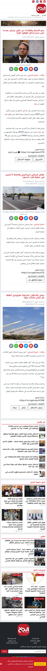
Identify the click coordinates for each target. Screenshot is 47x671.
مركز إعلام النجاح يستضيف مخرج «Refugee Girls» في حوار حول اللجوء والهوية (35, 580)
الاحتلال (29, 487)
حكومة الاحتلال (23, 159)
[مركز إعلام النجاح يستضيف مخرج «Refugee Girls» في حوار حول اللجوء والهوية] (34, 571)
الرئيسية (44, 15)
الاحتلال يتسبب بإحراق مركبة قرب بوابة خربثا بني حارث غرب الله (20, 545)
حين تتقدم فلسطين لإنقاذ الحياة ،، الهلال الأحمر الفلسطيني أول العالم (20, 522)
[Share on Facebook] (36, 69)
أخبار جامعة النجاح (37, 562)
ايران (9, 487)
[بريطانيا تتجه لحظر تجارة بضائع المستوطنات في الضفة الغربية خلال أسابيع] (42, 538)
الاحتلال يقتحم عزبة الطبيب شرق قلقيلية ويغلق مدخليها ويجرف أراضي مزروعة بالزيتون (20, 515)
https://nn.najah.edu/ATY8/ (32, 152)
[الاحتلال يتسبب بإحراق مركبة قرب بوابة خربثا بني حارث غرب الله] (42, 546)
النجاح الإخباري (41, 8)
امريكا (40, 487)
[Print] (11, 69)
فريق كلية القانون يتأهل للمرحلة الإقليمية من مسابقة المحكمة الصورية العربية (36, 605)
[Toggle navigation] (33, 1)
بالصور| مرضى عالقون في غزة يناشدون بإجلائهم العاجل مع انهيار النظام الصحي (19, 639)
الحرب (18, 487)
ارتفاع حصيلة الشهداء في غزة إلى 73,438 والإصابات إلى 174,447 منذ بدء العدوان (23, 507)
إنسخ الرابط (13, 152)
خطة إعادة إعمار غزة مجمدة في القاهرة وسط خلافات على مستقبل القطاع (19, 621)
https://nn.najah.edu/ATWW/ (31, 400)
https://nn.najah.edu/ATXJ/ (32, 272)
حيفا (15, 407)
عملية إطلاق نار (35, 280)
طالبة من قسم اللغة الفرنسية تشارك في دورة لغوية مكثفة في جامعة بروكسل (13, 581)
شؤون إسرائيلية (35, 15)
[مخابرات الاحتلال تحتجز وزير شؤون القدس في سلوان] (42, 553)
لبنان (23, 407)
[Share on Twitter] (26, 69)
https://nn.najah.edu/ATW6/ (32, 480)
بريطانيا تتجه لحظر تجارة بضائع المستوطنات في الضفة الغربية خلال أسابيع (21, 538)
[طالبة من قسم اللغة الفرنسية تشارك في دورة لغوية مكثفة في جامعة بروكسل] (12, 571)
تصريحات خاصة (39, 650)
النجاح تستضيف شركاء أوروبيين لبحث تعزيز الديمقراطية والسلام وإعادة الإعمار (12, 605)
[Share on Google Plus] (31, 69)
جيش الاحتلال (36, 407)
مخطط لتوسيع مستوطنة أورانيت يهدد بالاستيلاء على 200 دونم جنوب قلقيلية (20, 530)
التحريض (39, 159)
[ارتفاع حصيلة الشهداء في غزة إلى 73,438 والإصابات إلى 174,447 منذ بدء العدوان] (42, 507)
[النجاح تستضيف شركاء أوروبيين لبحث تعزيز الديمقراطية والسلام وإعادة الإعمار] (12, 594)
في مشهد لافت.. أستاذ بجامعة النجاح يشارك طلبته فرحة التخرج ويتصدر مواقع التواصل (19, 631)
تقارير (43, 616)
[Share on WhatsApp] (16, 69)
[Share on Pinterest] (21, 69)
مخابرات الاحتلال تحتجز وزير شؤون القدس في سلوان (21, 553)
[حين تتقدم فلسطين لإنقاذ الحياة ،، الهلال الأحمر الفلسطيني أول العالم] (42, 523)
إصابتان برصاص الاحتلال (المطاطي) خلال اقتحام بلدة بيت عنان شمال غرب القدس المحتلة (20, 664)
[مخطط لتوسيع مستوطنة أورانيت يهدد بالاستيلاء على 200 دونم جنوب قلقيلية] (42, 530)
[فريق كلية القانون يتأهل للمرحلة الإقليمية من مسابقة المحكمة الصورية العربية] (34, 594)
